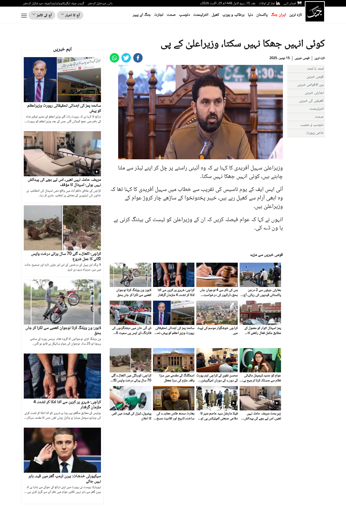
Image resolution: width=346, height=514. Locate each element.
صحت (171, 15)
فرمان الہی (289, 3)
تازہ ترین (295, 15)
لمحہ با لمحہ (315, 69)
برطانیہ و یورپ (233, 15)
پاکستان (262, 15)
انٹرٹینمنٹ (200, 15)
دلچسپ (184, 15)
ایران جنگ (278, 15)
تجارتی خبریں (314, 93)
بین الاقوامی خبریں (310, 85)
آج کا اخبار (72, 15)
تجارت (158, 15)
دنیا (250, 15)
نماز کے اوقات (267, 3)
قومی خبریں (302, 58)
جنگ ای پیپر (142, 15)
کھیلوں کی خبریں (311, 101)
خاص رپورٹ (315, 133)
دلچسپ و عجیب (312, 125)
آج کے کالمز (44, 15)
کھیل (215, 15)
